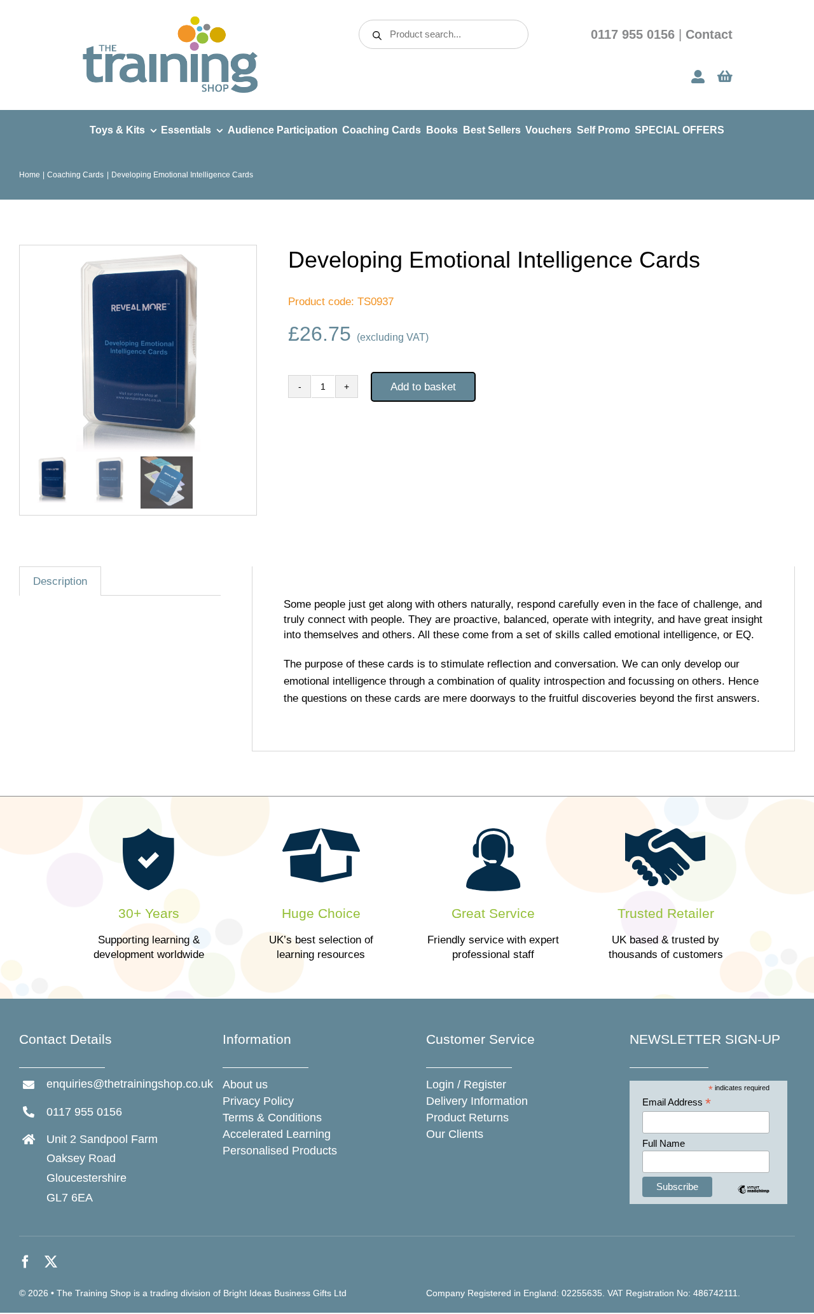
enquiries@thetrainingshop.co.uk (129, 1084)
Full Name (663, 1143)
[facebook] (25, 1262)
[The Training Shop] (170, 20)
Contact (709, 34)
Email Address (676, 1102)
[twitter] (51, 1262)
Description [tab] (60, 581)
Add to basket (423, 387)
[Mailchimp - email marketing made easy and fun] (753, 1198)
